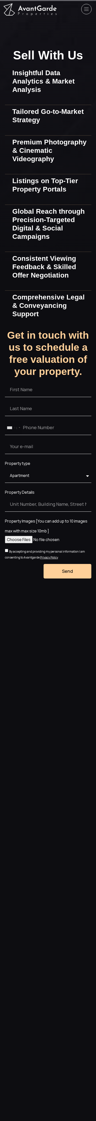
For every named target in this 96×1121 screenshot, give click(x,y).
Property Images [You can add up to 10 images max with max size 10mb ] (46, 526)
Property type (17, 463)
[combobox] (13, 428)
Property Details (19, 492)
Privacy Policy (49, 557)
